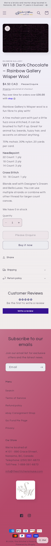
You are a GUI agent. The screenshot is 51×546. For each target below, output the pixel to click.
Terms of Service (15, 398)
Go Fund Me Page (16, 420)
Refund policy (13, 405)
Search (9, 390)
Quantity (7, 216)
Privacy (9, 428)
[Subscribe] (41, 367)
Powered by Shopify (25, 544)
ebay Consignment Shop (20, 413)
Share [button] (10, 257)
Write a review (25, 311)
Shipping (7, 89)
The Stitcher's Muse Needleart (29, 541)
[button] (4, 13)
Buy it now (25, 245)
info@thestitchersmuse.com (24, 471)
